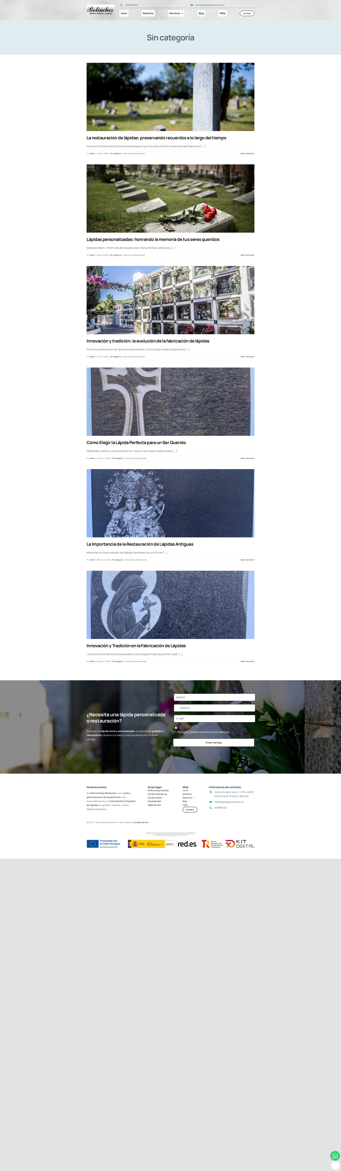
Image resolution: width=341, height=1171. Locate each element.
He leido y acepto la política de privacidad (203, 732)
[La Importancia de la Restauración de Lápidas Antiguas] (170, 503)
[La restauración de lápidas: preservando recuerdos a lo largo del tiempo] (170, 97)
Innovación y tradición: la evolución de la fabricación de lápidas (148, 341)
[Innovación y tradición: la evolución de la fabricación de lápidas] (170, 300)
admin (92, 153)
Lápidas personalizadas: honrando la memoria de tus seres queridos (153, 239)
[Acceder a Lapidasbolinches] (101, 5)
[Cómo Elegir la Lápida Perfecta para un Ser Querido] (170, 402)
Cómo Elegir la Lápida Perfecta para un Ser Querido (136, 442)
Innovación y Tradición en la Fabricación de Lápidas (136, 646)
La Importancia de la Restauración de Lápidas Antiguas (140, 544)
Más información (247, 153)
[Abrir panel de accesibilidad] (335, 1165)
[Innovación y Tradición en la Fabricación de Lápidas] (170, 605)
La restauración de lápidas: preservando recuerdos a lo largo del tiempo (156, 138)
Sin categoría (115, 153)
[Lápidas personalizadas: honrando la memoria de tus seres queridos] (170, 198)
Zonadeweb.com (141, 822)
